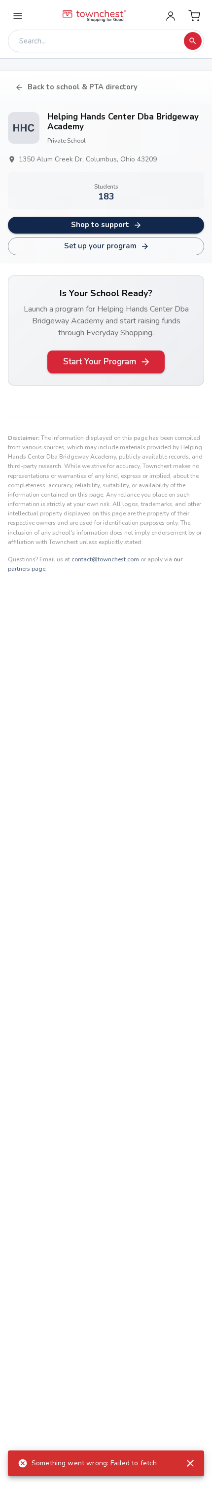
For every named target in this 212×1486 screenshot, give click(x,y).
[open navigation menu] (18, 16)
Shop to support (100, 225)
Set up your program (100, 246)
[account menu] (170, 16)
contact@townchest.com (105, 559)
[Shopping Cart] (194, 16)
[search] (193, 41)
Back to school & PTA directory (83, 87)
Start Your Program (99, 361)
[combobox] (98, 41)
